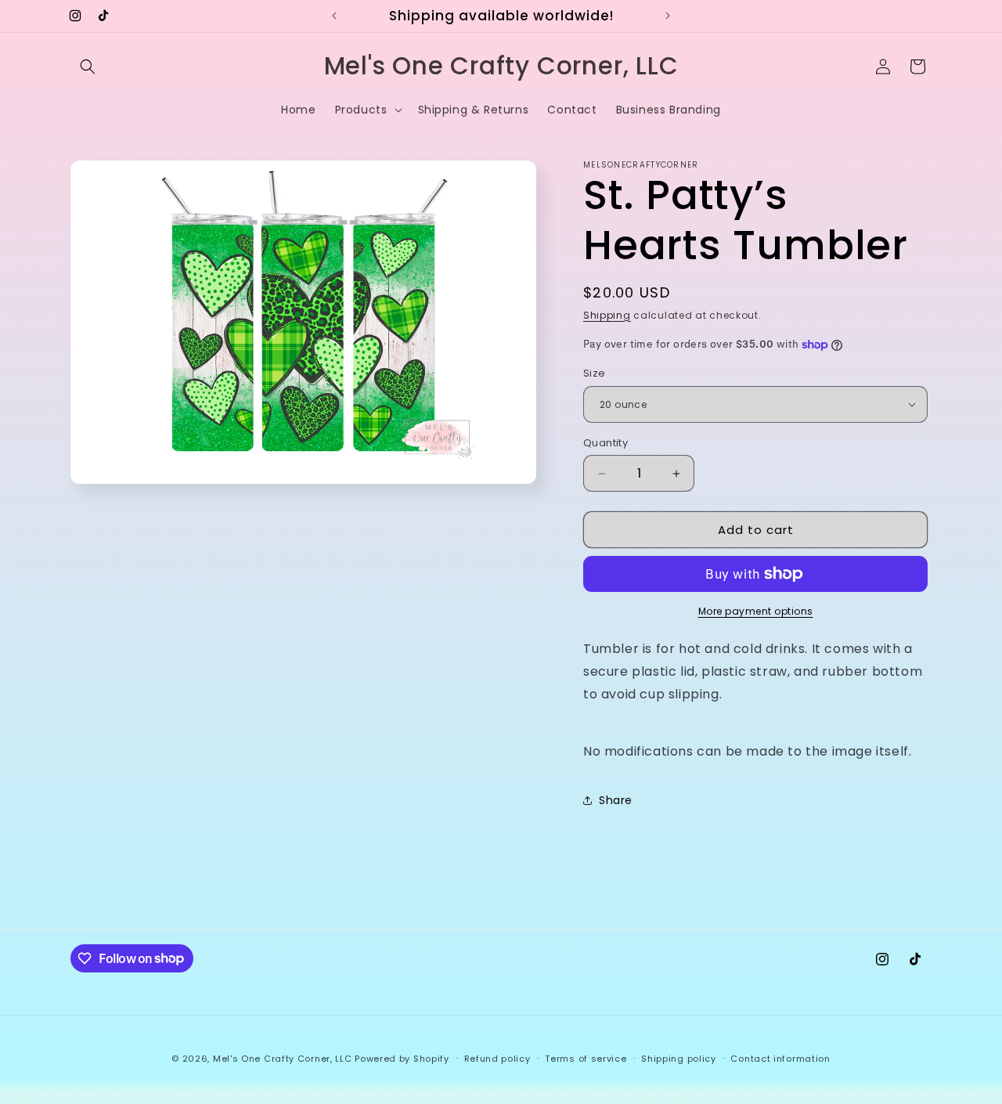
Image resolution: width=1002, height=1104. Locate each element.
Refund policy (497, 1058)
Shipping (607, 315)
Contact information (780, 1058)
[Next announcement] (668, 16)
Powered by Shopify (402, 1058)
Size (594, 373)
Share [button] (616, 800)
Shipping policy (678, 1058)
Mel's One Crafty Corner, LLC (282, 1058)
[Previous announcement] (334, 16)
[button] (87, 66)
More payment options (755, 611)
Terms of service (585, 1058)
